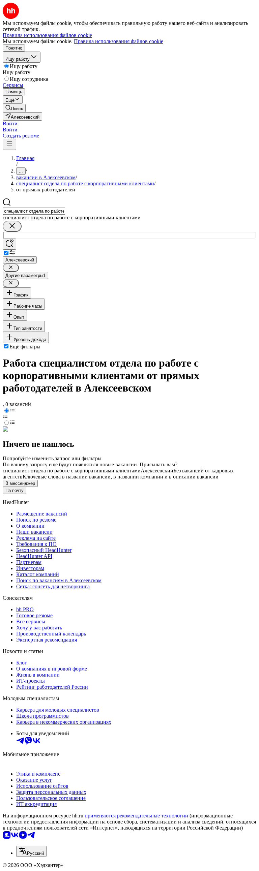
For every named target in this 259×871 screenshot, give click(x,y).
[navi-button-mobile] (9, 144)
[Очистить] (12, 226)
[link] (14, 108)
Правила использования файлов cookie (118, 41)
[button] (10, 123)
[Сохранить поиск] (9, 244)
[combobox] (34, 211)
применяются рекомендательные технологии (136, 815)
